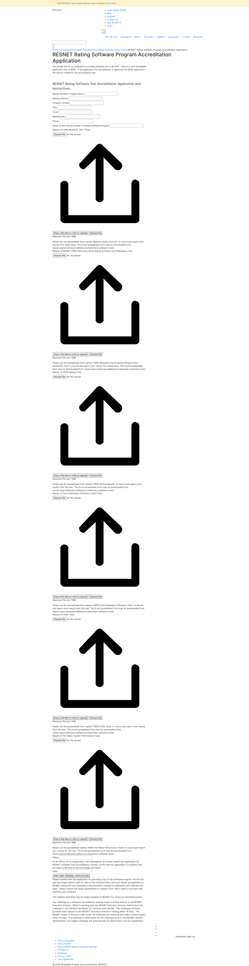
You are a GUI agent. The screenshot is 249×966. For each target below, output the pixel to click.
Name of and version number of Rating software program (81, 125)
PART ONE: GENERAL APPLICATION (71, 876)
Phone (56, 121)
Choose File (95, 233)
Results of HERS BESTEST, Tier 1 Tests (71, 129)
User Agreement (66, 959)
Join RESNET (114, 22)
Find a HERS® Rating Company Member (77, 946)
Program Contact (61, 103)
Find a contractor (66, 940)
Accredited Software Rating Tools (110, 50)
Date (55, 871)
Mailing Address (60, 98)
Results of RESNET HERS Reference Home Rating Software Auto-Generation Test (92, 251)
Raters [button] (137, 37)
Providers (65, 50)
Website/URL (59, 116)
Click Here (111, 3)
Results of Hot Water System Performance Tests (76, 735)
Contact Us (112, 19)
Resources (198, 37)
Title (55, 107)
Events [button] (186, 37)
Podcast (111, 16)
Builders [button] (161, 37)
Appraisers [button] (173, 37)
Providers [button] (148, 37)
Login (109, 25)
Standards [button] (126, 37)
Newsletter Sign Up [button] (185, 936)
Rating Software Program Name (68, 94)
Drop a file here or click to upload (70, 233)
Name (55, 857)
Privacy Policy (65, 956)
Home (55, 50)
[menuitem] (159, 926)
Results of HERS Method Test (67, 372)
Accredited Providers (81, 50)
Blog (109, 13)
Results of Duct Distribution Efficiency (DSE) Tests (77, 493)
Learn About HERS (117, 10)
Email (55, 112)
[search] (103, 31)
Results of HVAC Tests (63, 614)
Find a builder (64, 943)
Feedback (62, 953)
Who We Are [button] (111, 37)
